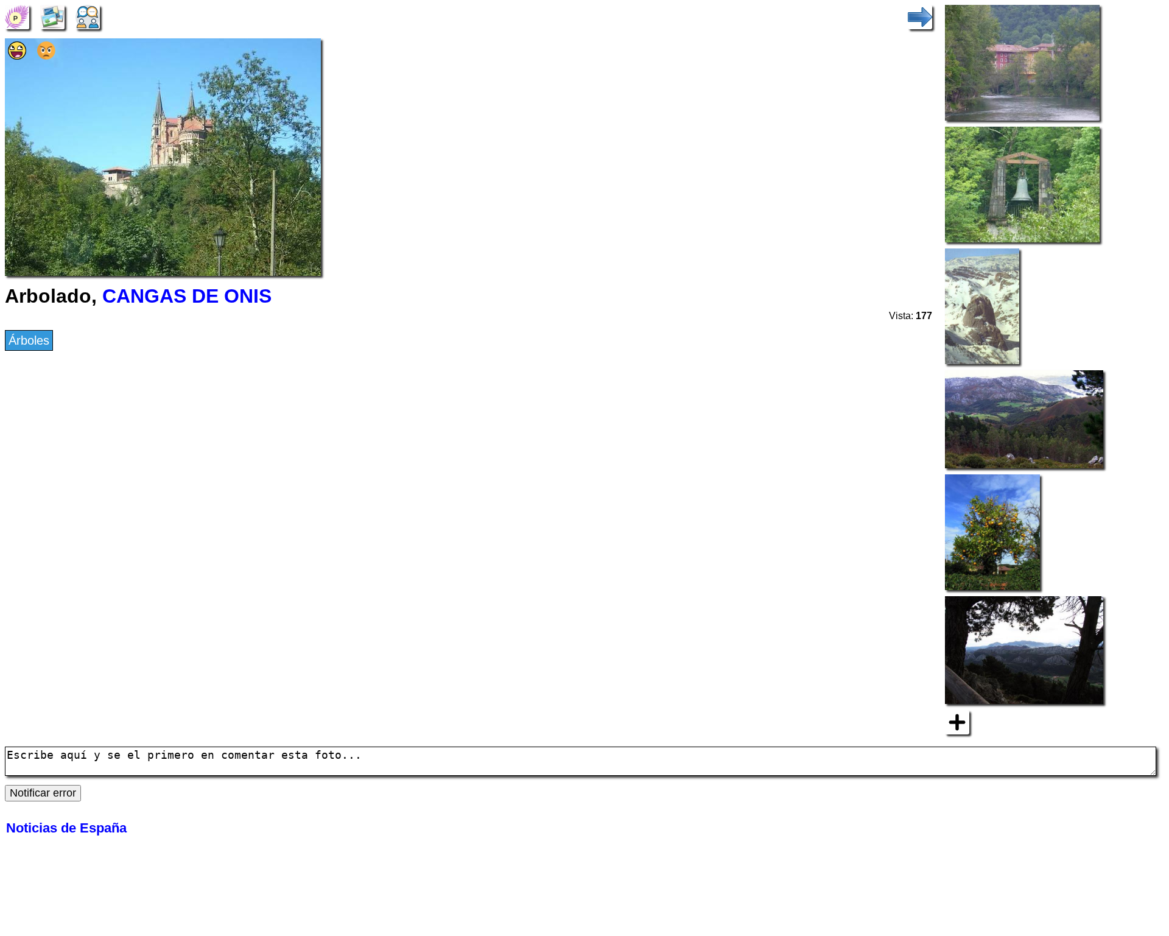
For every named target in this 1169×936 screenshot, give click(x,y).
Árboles (29, 340)
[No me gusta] (46, 55)
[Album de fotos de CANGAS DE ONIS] (52, 16)
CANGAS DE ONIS (187, 296)
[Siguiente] (920, 16)
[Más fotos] (957, 721)
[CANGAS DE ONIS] (17, 16)
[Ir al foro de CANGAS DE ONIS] (87, 16)
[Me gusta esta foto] (17, 55)
